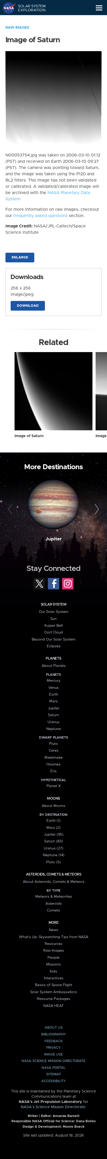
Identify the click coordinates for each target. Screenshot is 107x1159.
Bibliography (53, 1034)
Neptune (53, 729)
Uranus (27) (53, 848)
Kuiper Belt (53, 625)
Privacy (53, 1047)
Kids (53, 971)
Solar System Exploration (29, 8)
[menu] (99, 8)
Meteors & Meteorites (53, 896)
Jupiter (53, 539)
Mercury (54, 681)
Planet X (53, 786)
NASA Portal (53, 1068)
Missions (53, 964)
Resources (53, 944)
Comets (53, 910)
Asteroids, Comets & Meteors (53, 874)
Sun (53, 619)
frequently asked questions (40, 216)
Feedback (53, 1041)
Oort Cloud (53, 632)
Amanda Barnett (66, 1116)
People (53, 957)
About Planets (54, 666)
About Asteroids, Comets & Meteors (53, 882)
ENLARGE (20, 257)
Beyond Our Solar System (53, 639)
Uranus (53, 722)
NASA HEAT (53, 1006)
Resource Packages (53, 999)
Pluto (53, 744)
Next (95, 509)
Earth (53, 694)
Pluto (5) (53, 862)
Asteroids (53, 904)
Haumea (53, 764)
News (53, 930)
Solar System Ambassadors (53, 992)
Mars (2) (53, 828)
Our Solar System (53, 612)
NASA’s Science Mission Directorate (53, 1107)
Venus (53, 688)
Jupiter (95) (53, 834)
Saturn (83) (53, 841)
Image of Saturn (29, 436)
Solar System (53, 604)
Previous (11, 509)
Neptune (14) (53, 855)
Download (28, 305)
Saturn (53, 715)
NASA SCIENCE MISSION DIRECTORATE (53, 1061)
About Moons (53, 806)
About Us (54, 1027)
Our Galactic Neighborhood (29, 20)
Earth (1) (53, 821)
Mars (53, 701)
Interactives (53, 978)
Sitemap (53, 1074)
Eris (53, 771)
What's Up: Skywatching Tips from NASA (53, 937)
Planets (53, 658)
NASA (7, 8)
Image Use (53, 1054)
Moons (53, 798)
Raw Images (17, 27)
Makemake (53, 757)
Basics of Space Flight (53, 985)
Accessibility (53, 1081)
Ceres (53, 750)
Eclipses (54, 646)
